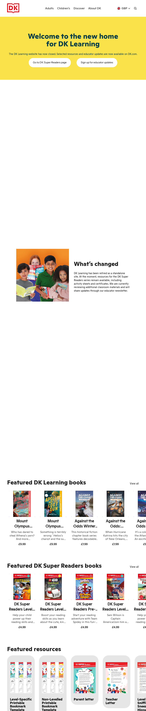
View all (134, 483)
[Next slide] (135, 519)
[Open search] (135, 8)
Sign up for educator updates (97, 62)
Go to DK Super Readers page (50, 62)
